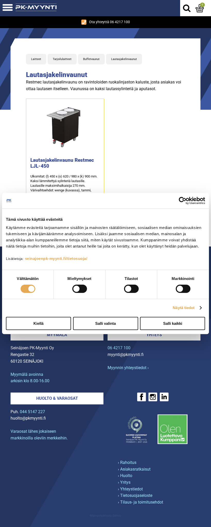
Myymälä (57, 334)
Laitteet (36, 59)
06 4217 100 (119, 347)
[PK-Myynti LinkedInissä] (164, 397)
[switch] (79, 289)
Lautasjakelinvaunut (124, 59)
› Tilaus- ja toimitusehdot (140, 502)
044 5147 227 (32, 411)
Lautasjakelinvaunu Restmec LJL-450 (62, 163)
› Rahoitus (127, 462)
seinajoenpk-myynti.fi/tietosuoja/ (56, 258)
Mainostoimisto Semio (105, 515)
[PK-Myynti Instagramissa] (152, 397)
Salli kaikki (172, 323)
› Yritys (124, 482)
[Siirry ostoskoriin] (200, 8)
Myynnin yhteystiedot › (128, 367)
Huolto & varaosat (57, 398)
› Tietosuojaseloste (135, 495)
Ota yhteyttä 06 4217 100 (109, 22)
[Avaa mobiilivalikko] (7, 8)
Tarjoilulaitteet (62, 59)
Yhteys (154, 334)
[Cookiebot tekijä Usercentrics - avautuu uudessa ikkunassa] (182, 201)
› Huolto (125, 475)
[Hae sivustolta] (186, 8)
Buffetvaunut (91, 59)
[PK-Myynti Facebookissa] (141, 397)
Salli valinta (105, 323)
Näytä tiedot (184, 307)
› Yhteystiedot (130, 489)
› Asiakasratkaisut (134, 469)
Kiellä (38, 323)
